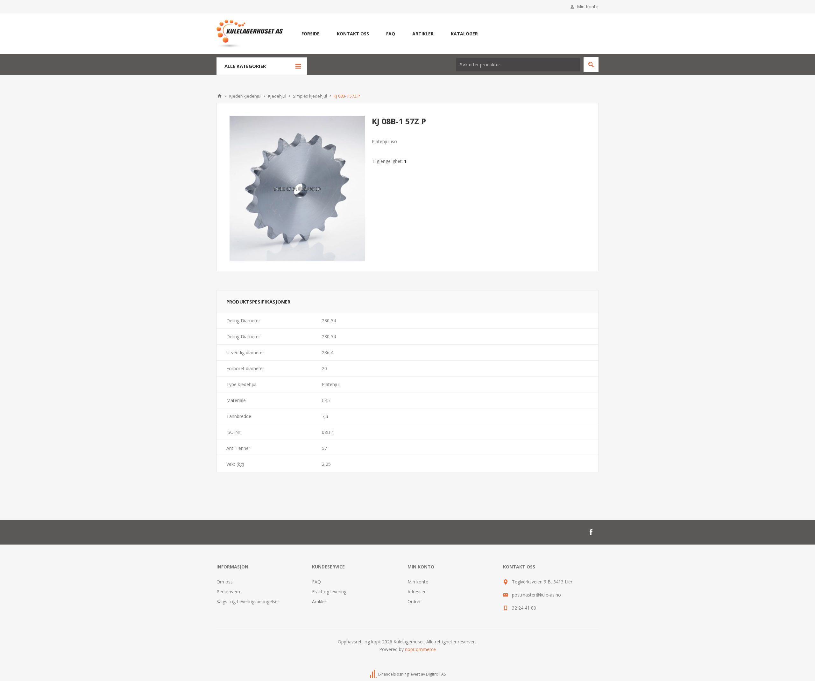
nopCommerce (420, 649)
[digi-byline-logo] (373, 674)
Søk (591, 64)
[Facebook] (591, 532)
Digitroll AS (436, 674)
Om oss (224, 582)
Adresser (417, 592)
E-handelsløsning (393, 674)
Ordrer (414, 601)
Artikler (319, 601)
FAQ (316, 582)
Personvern (228, 592)
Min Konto (588, 7)
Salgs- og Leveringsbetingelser (247, 601)
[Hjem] (219, 96)
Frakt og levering (329, 592)
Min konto (418, 582)
